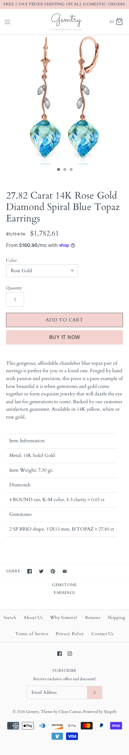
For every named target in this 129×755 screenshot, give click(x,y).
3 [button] (71, 170)
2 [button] (65, 170)
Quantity (14, 288)
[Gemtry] (64, 22)
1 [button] (58, 170)
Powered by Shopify (100, 711)
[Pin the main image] (53, 571)
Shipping (116, 617)
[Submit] (94, 692)
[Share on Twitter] (41, 571)
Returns (92, 617)
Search (10, 617)
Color (11, 260)
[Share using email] (64, 571)
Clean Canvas (70, 711)
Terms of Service (31, 634)
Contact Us (103, 634)
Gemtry (32, 711)
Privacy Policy (70, 634)
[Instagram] (70, 653)
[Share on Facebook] (29, 571)
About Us (33, 617)
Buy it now (64, 337)
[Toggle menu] (7, 21)
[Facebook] (59, 653)
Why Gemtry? (64, 617)
